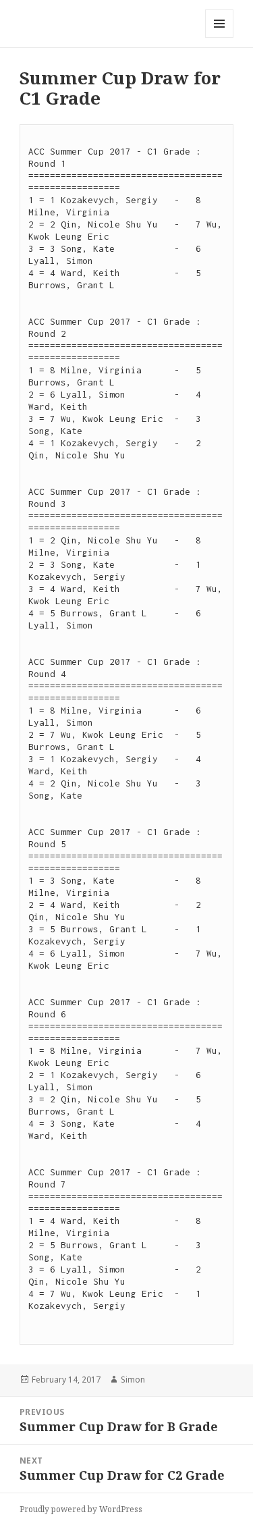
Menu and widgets (219, 37)
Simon (133, 1379)
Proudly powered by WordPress (81, 1509)
